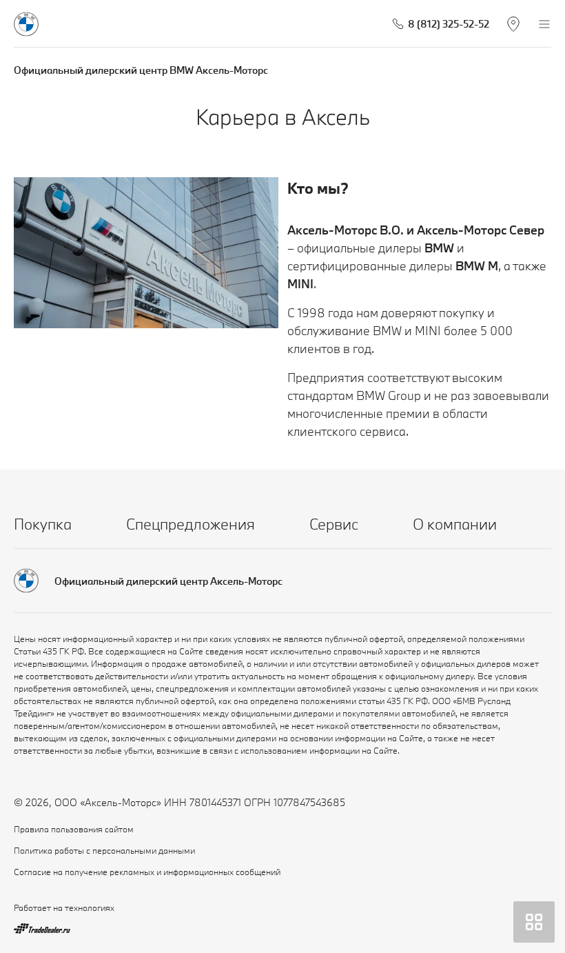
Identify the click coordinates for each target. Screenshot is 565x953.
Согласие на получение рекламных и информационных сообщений (147, 871)
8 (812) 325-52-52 (448, 23)
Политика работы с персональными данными (104, 850)
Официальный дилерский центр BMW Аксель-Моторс (141, 70)
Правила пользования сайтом (74, 828)
